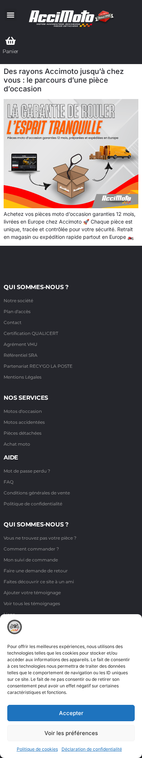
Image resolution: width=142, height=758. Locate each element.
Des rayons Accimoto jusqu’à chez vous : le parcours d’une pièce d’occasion (64, 80)
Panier (11, 51)
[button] (11, 15)
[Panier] (10, 41)
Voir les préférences (71, 733)
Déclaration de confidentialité (92, 749)
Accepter (71, 713)
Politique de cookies (37, 749)
